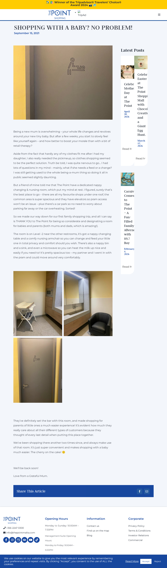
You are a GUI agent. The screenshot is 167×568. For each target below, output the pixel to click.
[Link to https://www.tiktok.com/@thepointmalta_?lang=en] (37, 540)
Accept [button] (146, 561)
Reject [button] (157, 561)
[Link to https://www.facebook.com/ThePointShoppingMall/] (6, 540)
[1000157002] (141, 62)
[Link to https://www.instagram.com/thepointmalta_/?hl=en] (12, 540)
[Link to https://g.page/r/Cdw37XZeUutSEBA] (18, 540)
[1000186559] (127, 72)
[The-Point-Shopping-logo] (59, 14)
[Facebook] (139, 491)
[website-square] (127, 179)
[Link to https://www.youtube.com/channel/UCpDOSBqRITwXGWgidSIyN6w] (30, 540)
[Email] (146, 491)
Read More (132, 561)
